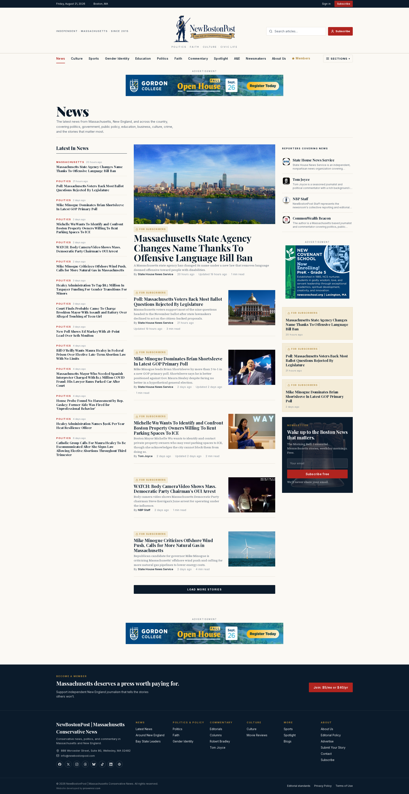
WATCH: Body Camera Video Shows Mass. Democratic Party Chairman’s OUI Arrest (88, 249)
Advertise (327, 741)
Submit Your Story (333, 747)
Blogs (287, 741)
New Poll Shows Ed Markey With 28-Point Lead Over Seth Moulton (88, 333)
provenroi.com (91, 788)
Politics (162, 58)
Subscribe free (317, 474)
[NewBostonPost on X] (68, 764)
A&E (237, 58)
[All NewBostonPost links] (119, 764)
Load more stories (204, 589)
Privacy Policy (323, 785)
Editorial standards (298, 785)
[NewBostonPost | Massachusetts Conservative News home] (204, 28)
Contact (326, 753)
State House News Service (155, 274)
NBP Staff (144, 510)
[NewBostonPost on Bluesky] (93, 764)
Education (143, 58)
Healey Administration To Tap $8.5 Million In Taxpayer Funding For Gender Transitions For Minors (91, 289)
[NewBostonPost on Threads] (85, 764)
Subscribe (343, 3)
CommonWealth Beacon (312, 218)
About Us (279, 58)
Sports (94, 58)
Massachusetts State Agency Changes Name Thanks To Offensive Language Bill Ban (89, 169)
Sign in (326, 3)
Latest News (144, 729)
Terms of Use (344, 785)
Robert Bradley (220, 741)
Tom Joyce (145, 456)
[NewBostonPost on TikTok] (102, 764)
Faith (178, 58)
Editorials (216, 729)
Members (303, 58)
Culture (77, 58)
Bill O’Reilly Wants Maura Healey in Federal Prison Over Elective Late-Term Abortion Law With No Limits (91, 354)
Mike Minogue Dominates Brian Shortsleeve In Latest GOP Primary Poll (90, 207)
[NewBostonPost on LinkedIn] (110, 764)
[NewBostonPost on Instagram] (76, 764)
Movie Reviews (257, 735)
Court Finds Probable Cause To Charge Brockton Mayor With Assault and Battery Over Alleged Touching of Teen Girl (91, 312)
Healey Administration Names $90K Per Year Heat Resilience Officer (90, 426)
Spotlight (221, 58)
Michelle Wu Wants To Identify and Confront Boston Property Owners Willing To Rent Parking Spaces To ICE (89, 228)
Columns (216, 735)
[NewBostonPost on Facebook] (59, 764)
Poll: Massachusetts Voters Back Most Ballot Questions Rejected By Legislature (90, 188)
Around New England (150, 735)
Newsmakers (256, 58)
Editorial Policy (331, 735)
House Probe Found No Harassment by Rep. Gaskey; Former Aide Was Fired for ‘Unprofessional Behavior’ (90, 405)
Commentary (198, 58)
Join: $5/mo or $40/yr (331, 687)
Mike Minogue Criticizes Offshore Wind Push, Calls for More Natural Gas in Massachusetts (91, 268)
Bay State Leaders (148, 741)
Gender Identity (117, 58)
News (60, 58)
